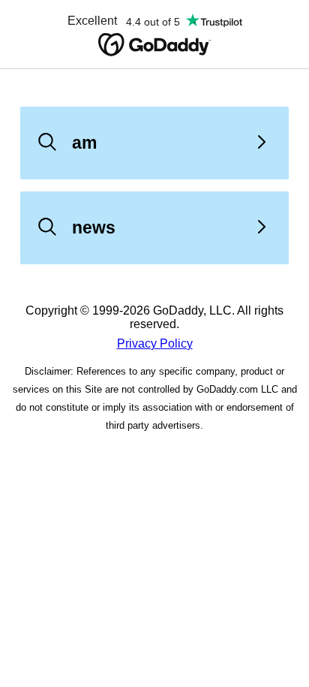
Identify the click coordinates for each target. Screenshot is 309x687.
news (94, 227)
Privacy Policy (155, 343)
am (84, 142)
